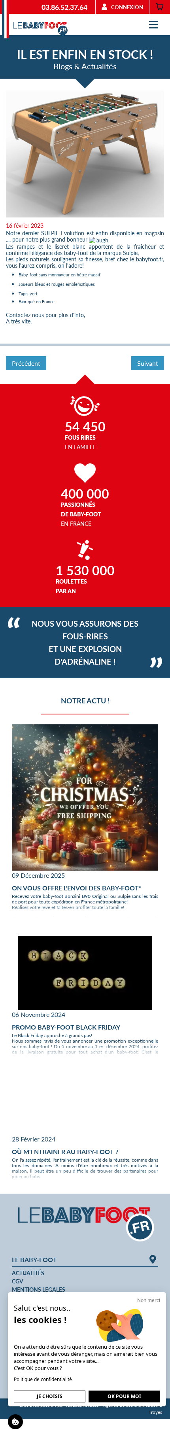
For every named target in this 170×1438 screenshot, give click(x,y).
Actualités (28, 1273)
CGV (17, 1281)
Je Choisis (49, 1396)
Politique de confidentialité (43, 1379)
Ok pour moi (124, 1396)
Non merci (148, 1300)
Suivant (147, 363)
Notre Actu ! (85, 700)
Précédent (26, 363)
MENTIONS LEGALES (38, 1289)
